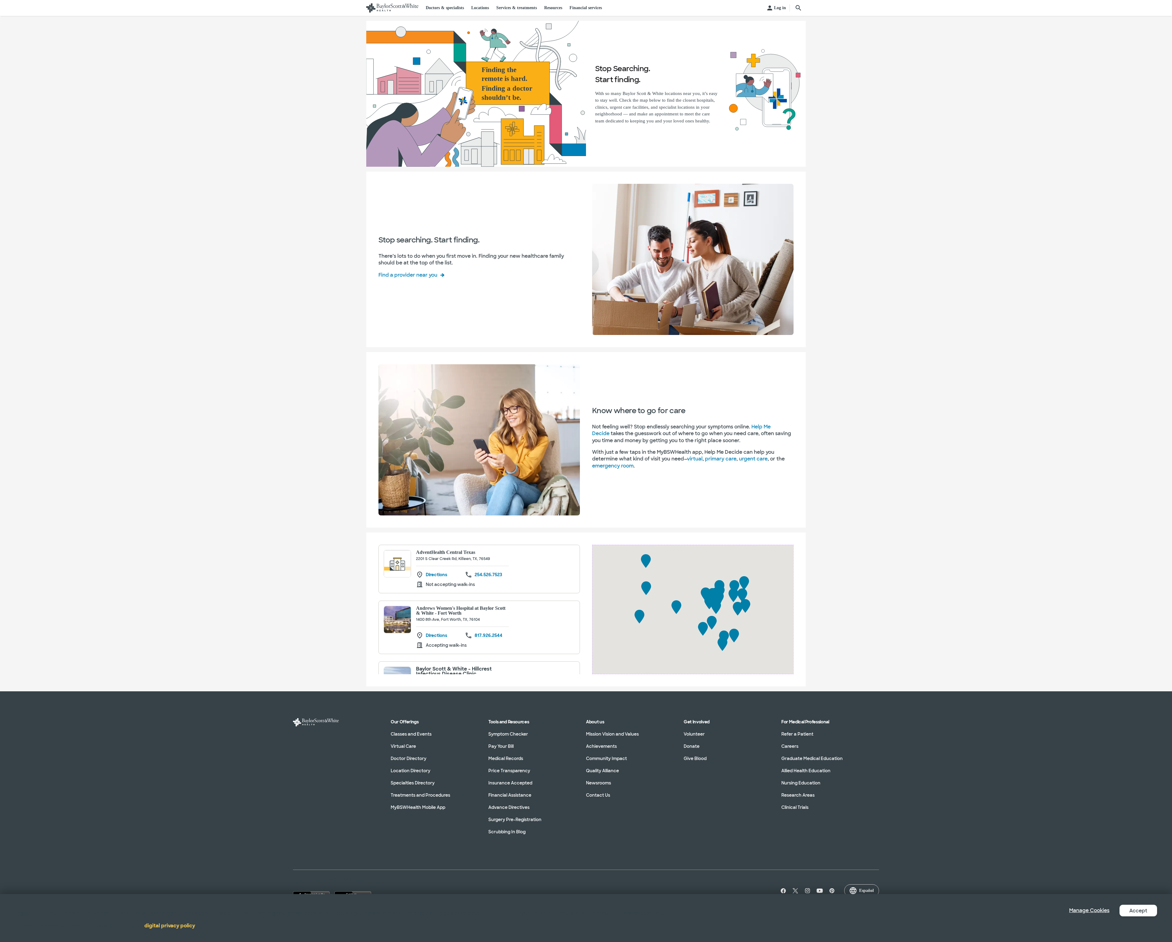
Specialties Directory (413, 783)
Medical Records (505, 758)
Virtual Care (403, 746)
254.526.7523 (488, 574)
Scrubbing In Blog (507, 832)
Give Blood (695, 758)
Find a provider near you (407, 275)
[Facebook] (782, 890)
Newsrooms (598, 783)
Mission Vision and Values (612, 734)
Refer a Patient (797, 734)
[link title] (392, 8)
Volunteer (694, 734)
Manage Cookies (1089, 910)
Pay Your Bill (501, 746)
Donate (692, 746)
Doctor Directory (408, 758)
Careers (789, 746)
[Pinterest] (832, 890)
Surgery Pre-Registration (514, 819)
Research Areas (798, 795)
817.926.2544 (488, 635)
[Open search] (798, 8)
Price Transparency (509, 770)
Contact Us (598, 795)
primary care (720, 459)
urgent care (753, 459)
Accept (1138, 910)
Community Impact (606, 758)
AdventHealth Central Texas (445, 552)
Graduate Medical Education (812, 758)
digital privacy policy (169, 925)
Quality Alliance (602, 770)
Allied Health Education (805, 770)
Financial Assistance (509, 795)
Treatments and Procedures (420, 795)
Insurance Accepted (510, 783)
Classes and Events (411, 734)
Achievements (601, 746)
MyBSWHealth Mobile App (418, 807)
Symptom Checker (508, 734)
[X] (795, 890)
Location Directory (410, 770)
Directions (436, 574)
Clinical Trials (794, 807)
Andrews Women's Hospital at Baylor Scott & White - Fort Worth (460, 611)
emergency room (613, 466)
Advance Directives (509, 807)
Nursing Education (800, 783)
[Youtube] (820, 890)
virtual (695, 459)
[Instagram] (807, 890)
